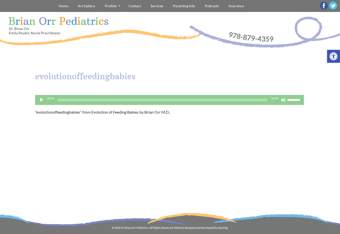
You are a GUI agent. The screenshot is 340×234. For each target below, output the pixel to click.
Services (157, 6)
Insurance (236, 6)
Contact (134, 6)
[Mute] (283, 99)
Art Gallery (86, 6)
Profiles (111, 6)
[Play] (41, 99)
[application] (169, 100)
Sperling (223, 227)
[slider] (294, 99)
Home (63, 6)
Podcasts (212, 6)
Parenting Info (184, 6)
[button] (333, 56)
